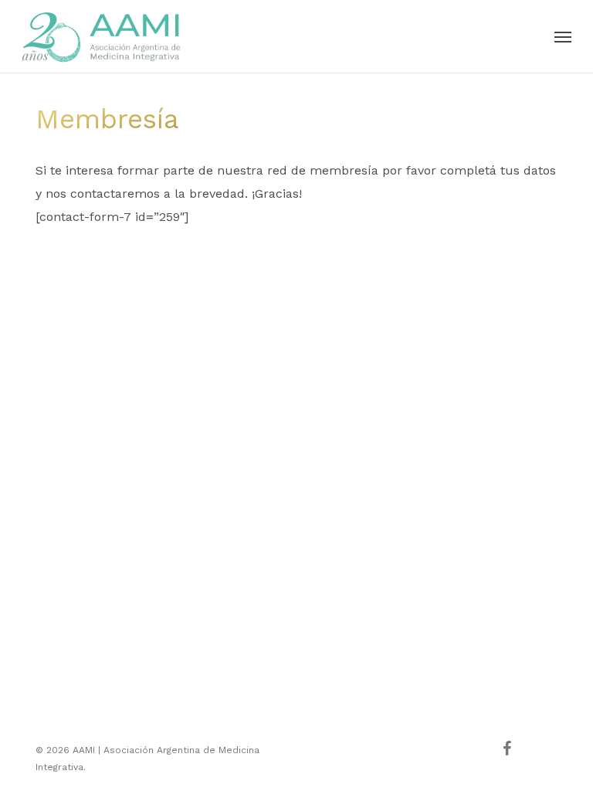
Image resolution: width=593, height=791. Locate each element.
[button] (562, 36)
